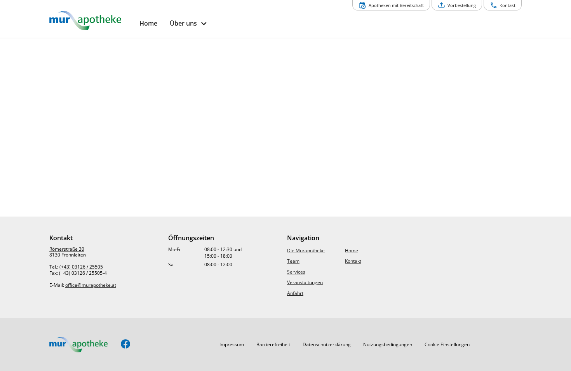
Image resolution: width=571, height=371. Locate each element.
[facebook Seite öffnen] (125, 344)
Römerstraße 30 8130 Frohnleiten (67, 252)
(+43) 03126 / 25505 (81, 267)
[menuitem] (148, 23)
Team (293, 261)
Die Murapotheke (306, 250)
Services (296, 272)
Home (351, 250)
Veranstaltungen (305, 282)
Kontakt (353, 261)
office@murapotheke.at (90, 285)
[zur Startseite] (91, 20)
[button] (231, 344)
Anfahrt (295, 293)
